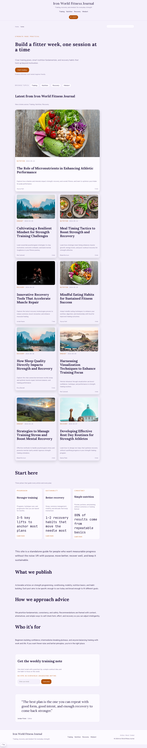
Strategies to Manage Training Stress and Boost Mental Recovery (34, 435)
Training (62, 11)
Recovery (77, 11)
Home (17, 27)
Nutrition (69, 11)
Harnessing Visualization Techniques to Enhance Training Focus (78, 366)
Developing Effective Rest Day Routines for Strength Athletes (77, 435)
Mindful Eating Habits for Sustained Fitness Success (77, 298)
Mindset (85, 11)
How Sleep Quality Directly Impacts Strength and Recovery (34, 365)
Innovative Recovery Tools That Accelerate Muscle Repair (33, 298)
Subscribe (46, 682)
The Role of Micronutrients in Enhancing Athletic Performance (55, 170)
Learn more (21, 536)
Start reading (22, 70)
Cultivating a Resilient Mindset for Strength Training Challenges (34, 232)
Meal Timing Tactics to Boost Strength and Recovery (77, 232)
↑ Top (3, 745)
